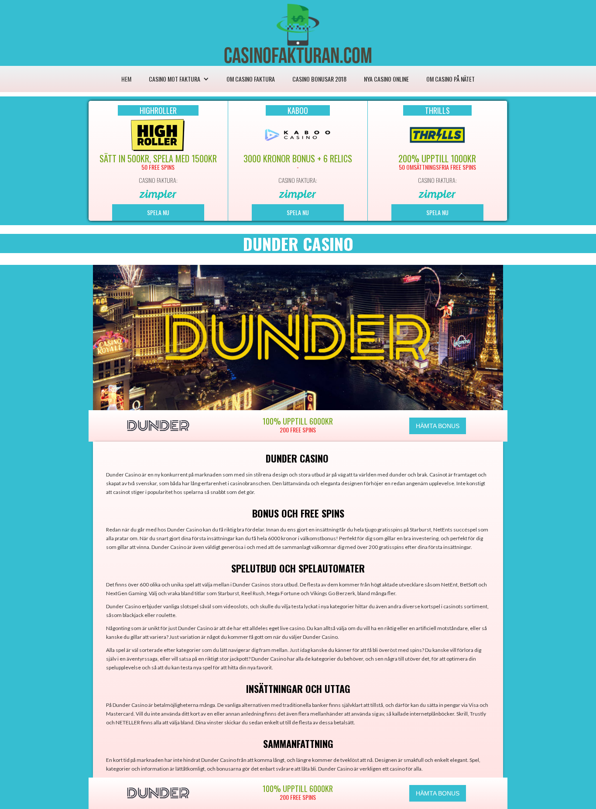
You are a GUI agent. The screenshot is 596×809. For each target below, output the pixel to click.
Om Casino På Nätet (450, 78)
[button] (179, 79)
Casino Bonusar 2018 (319, 78)
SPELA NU (158, 212)
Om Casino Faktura (250, 78)
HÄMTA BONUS (437, 425)
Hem (126, 78)
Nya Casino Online (386, 78)
